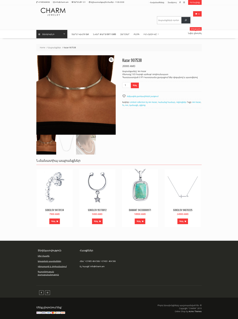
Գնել (135, 85)
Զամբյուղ (172, 2)
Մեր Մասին (43, 256)
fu (123, 105)
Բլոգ (137, 34)
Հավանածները (157, 2)
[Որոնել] (185, 20)
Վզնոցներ (181, 102)
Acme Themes (195, 311)
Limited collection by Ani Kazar (143, 102)
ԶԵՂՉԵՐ (125, 34)
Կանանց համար (166, 102)
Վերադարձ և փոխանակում (52, 266)
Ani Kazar (196, 102)
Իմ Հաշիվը (195, 2)
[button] (111, 59)
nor (126, 105)
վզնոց (142, 105)
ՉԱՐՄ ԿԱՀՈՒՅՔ (80, 34)
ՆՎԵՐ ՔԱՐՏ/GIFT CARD (104, 34)
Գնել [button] (53, 221)
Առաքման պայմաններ (49, 261)
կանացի (133, 105)
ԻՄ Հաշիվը (150, 34)
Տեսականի (48, 34)
